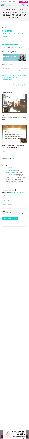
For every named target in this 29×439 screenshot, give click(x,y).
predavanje (5, 64)
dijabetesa (15, 170)
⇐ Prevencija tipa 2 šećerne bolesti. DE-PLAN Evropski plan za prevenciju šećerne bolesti (14, 77)
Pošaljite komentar (9, 218)
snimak (10, 64)
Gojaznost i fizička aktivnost (9, 115)
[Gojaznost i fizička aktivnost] (14, 103)
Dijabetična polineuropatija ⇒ (18, 85)
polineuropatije (10, 172)
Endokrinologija (7, 68)
